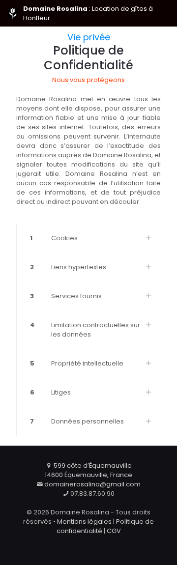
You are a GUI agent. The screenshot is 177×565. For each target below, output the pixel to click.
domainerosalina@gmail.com (92, 484)
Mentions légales (84, 521)
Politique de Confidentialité (88, 57)
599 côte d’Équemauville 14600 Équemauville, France (88, 470)
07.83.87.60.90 (92, 493)
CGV (114, 531)
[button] (88, 238)
